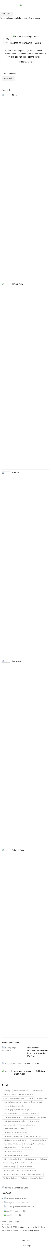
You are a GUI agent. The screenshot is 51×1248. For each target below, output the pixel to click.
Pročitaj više (25, 62)
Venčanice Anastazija (25, 38)
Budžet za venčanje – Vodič (25, 43)
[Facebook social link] (24, 1)
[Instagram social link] (27, 1)
